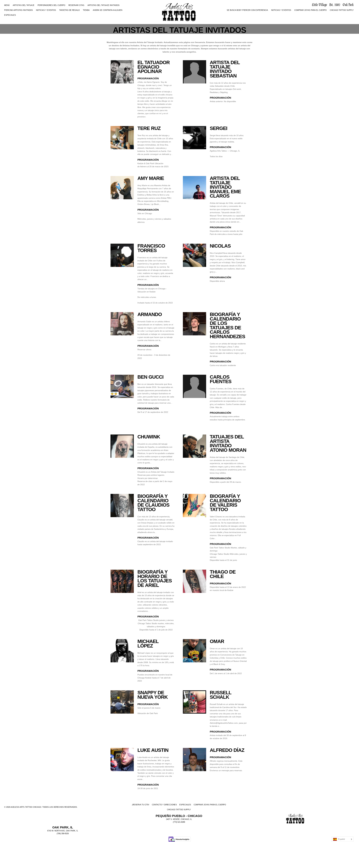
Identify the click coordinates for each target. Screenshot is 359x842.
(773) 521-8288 (179, 822)
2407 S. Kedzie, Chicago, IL (179, 819)
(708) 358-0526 (63, 834)
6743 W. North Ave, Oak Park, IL (62, 831)
